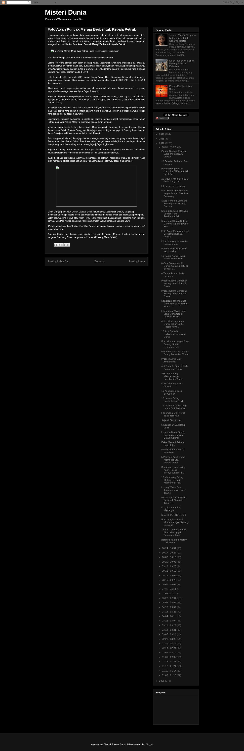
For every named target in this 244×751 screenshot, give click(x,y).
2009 (162, 681)
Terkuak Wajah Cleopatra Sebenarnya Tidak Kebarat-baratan (182, 38)
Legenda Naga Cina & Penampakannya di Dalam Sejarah (173, 435)
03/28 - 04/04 (169, 620)
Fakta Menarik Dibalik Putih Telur (172, 443)
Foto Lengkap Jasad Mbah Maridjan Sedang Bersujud (174, 522)
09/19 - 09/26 (169, 566)
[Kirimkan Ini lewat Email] (55, 245)
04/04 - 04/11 (169, 616)
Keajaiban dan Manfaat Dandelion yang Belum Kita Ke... (174, 303)
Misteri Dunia (65, 12)
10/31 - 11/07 (169, 147)
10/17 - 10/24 (169, 552)
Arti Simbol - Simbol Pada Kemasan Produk (174, 367)
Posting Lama (137, 261)
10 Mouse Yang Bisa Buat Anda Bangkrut (174, 180)
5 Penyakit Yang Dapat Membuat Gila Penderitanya (173, 460)
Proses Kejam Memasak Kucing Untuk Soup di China (174, 283)
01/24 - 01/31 (169, 661)
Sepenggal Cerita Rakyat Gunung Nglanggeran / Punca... (174, 224)
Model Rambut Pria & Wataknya (172, 451)
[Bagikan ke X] (62, 245)
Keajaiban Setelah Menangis (170, 509)
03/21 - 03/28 (169, 625)
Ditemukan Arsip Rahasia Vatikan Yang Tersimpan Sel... (174, 213)
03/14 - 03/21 (169, 629)
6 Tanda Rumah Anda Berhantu (172, 274)
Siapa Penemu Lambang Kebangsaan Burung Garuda (174, 203)
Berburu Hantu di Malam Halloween (174, 541)
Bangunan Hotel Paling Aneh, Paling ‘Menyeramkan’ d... (173, 470)
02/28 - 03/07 (169, 639)
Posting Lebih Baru (59, 261)
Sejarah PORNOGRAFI (173, 515)
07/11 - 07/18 (169, 589)
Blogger (149, 744)
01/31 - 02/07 (169, 657)
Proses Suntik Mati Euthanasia (171, 360)
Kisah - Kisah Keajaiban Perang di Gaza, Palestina (181, 63)
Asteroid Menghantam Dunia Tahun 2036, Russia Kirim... (173, 324)
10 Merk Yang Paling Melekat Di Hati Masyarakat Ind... (172, 480)
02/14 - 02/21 (169, 648)
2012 (162, 134)
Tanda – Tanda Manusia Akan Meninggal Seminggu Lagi (174, 532)
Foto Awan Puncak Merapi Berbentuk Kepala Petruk (175, 234)
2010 (162, 143)
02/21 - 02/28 (169, 643)
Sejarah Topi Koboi (171, 420)
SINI (85, 72)
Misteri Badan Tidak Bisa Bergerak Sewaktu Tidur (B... (174, 500)
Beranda (99, 261)
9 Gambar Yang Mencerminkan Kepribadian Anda (171, 376)
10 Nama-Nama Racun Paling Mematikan (173, 257)
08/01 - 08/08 (169, 584)
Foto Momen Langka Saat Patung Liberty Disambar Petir (175, 344)
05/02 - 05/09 (169, 602)
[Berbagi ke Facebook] (65, 245)
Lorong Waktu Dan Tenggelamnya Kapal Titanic (173, 490)
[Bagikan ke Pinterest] (68, 245)
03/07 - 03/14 (169, 634)
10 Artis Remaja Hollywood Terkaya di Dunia (173, 334)
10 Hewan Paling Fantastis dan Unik (172, 399)
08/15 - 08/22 (169, 580)
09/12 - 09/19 (169, 570)
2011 (162, 138)
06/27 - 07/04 (169, 598)
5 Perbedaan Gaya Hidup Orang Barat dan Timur (174, 353)
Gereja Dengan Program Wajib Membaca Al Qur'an (174, 154)
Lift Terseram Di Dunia (173, 186)
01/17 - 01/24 (169, 666)
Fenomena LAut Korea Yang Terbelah (173, 414)
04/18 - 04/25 (169, 611)
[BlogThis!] (58, 245)
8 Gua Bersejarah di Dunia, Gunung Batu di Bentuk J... (174, 266)
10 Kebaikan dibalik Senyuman (171, 392)
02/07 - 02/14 (169, 652)
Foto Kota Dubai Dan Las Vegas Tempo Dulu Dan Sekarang (175, 193)
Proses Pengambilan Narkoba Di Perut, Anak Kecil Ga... (174, 171)
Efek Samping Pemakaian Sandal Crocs (174, 242)
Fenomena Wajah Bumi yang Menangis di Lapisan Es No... (173, 314)
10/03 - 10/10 (169, 557)
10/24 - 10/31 (169, 548)
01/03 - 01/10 (169, 675)
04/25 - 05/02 (169, 607)
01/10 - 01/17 (169, 670)
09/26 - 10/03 (169, 561)
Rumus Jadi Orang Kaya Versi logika (174, 250)
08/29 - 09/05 (169, 575)
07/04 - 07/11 (169, 593)
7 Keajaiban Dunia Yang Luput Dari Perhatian (174, 407)
